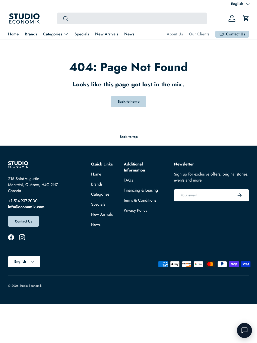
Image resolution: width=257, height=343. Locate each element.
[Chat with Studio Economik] (244, 330)
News (129, 34)
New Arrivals (106, 34)
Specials (82, 34)
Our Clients (199, 34)
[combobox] (132, 18)
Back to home (128, 101)
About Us (175, 34)
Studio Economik (30, 285)
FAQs (128, 180)
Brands (31, 34)
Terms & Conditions (140, 200)
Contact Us (23, 221)
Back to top (128, 136)
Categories (100, 194)
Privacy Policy (135, 210)
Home (13, 34)
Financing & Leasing (141, 190)
